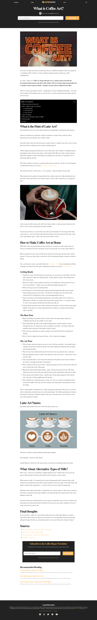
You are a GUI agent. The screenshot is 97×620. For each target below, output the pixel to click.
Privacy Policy (77, 608)
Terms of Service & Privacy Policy (46, 611)
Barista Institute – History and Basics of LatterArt (37, 529)
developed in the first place (48, 165)
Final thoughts (26, 119)
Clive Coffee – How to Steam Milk (33, 532)
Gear (64, 2)
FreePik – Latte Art (28, 538)
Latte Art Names (26, 114)
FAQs (32, 2)
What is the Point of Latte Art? (30, 104)
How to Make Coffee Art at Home (31, 106)
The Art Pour (28, 112)
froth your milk (66, 266)
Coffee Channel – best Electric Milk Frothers (36, 535)
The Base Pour (29, 110)
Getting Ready (29, 108)
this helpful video (53, 264)
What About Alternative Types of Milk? (33, 117)
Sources (24, 121)
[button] (73, 101)
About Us (85, 608)
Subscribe (72, 18)
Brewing (16, 2)
